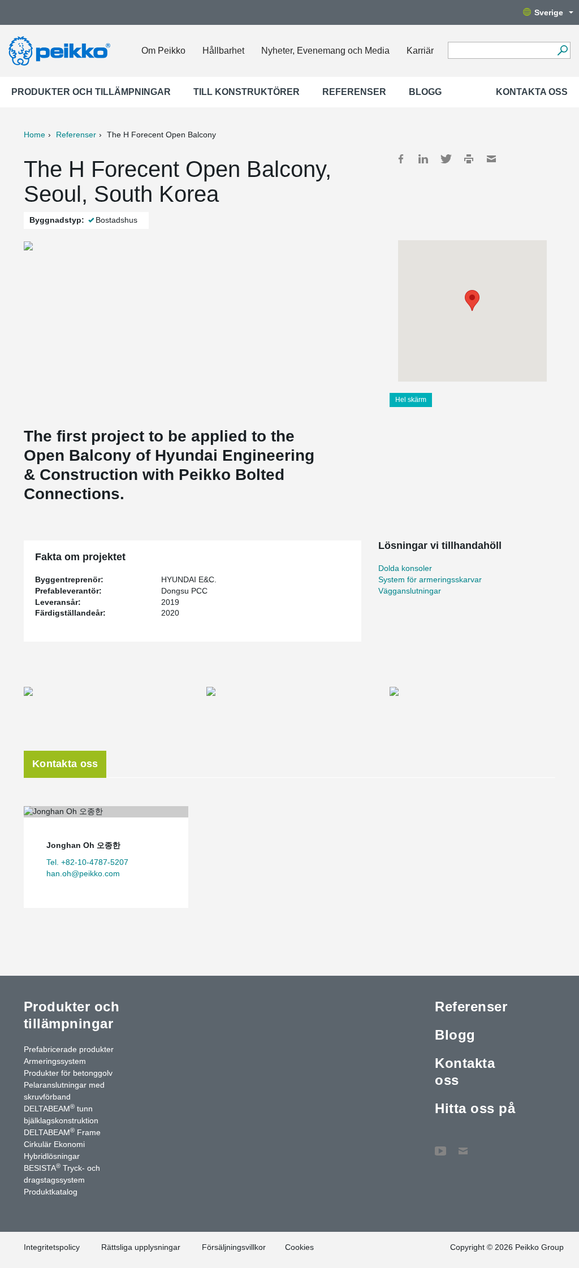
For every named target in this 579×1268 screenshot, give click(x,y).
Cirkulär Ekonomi (54, 1144)
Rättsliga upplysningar (140, 1247)
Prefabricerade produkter (69, 1049)
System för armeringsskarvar (430, 579)
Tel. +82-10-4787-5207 (87, 862)
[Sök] (562, 50)
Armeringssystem (55, 1061)
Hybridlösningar (52, 1156)
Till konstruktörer (246, 92)
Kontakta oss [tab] (65, 763)
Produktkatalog (50, 1191)
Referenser (354, 92)
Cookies (299, 1247)
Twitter (446, 159)
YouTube (440, 1145)
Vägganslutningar (409, 590)
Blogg (425, 92)
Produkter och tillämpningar (91, 92)
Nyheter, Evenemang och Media (325, 50)
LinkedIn (423, 159)
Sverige (548, 12)
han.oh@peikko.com (83, 873)
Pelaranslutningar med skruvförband (64, 1090)
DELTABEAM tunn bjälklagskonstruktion (61, 1114)
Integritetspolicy (52, 1247)
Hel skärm (410, 400)
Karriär (420, 50)
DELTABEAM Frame (62, 1132)
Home (34, 134)
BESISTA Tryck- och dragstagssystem (62, 1173)
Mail (491, 159)
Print (468, 159)
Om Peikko (163, 50)
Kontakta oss (532, 92)
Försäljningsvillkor (234, 1247)
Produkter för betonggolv (68, 1072)
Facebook (401, 159)
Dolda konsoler (405, 568)
